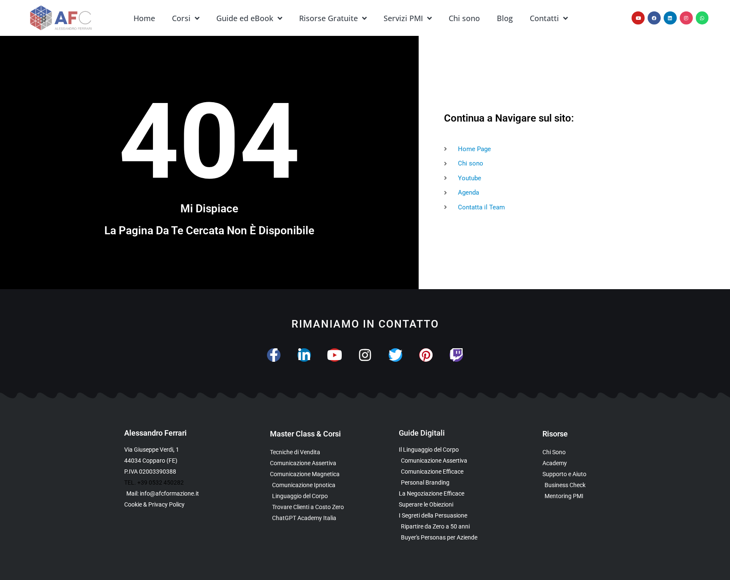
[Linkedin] (670, 17)
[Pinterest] (426, 355)
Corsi (181, 18)
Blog (505, 18)
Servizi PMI (403, 18)
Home (144, 18)
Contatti (544, 18)
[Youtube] (638, 17)
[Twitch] (456, 355)
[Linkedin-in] (304, 355)
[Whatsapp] (702, 17)
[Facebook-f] (274, 355)
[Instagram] (686, 17)
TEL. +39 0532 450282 (154, 482)
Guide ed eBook (244, 18)
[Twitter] (395, 355)
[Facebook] (654, 17)
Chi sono (464, 18)
